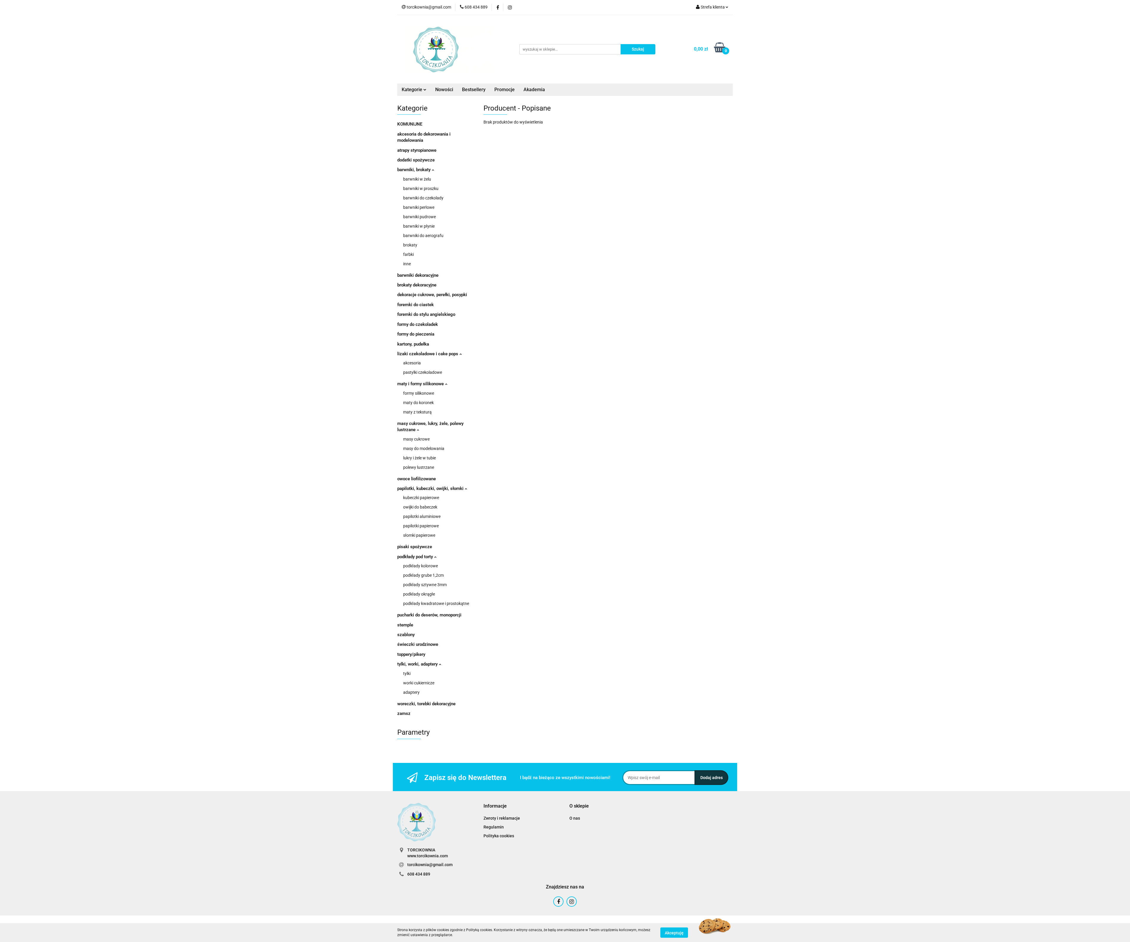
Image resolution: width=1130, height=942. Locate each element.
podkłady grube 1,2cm (423, 575)
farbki (408, 254)
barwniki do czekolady (423, 198)
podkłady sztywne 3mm (425, 584)
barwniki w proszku (420, 188)
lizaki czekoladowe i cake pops (428, 353)
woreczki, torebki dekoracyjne (426, 703)
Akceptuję (674, 932)
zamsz (404, 713)
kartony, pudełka (413, 344)
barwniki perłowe (418, 207)
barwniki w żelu (417, 179)
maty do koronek (418, 402)
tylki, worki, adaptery (418, 664)
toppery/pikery (411, 654)
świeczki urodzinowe (417, 644)
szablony (406, 634)
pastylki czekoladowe (422, 372)
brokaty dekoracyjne (416, 285)
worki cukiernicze (418, 683)
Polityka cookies (498, 835)
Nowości (444, 89)
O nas (574, 818)
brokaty (410, 245)
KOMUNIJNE (409, 124)
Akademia (534, 89)
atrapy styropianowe (416, 150)
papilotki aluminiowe (422, 516)
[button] (495, 806)
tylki (407, 673)
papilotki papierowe (421, 525)
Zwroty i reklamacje (501, 818)
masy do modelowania (423, 448)
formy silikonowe (418, 393)
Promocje (504, 89)
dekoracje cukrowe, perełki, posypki (432, 294)
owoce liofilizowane (416, 478)
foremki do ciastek (415, 304)
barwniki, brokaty (414, 169)
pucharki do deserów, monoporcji (429, 615)
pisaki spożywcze (414, 546)
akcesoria (412, 363)
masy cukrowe (416, 439)
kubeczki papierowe (421, 497)
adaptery (411, 692)
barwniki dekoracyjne (417, 275)
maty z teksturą (417, 412)
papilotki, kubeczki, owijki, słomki (431, 488)
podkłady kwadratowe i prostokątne (436, 603)
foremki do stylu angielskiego (426, 314)
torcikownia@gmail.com (430, 864)
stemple (405, 625)
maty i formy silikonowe (421, 383)
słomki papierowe (419, 535)
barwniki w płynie (419, 226)
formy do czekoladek (417, 324)
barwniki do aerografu (423, 235)
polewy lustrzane (418, 467)
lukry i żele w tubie (419, 458)
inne (407, 263)
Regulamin (493, 827)
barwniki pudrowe (419, 216)
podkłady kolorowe (420, 565)
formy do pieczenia (415, 334)
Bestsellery (474, 89)
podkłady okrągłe (419, 594)
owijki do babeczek (420, 507)
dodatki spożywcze (416, 160)
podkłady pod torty (415, 556)
